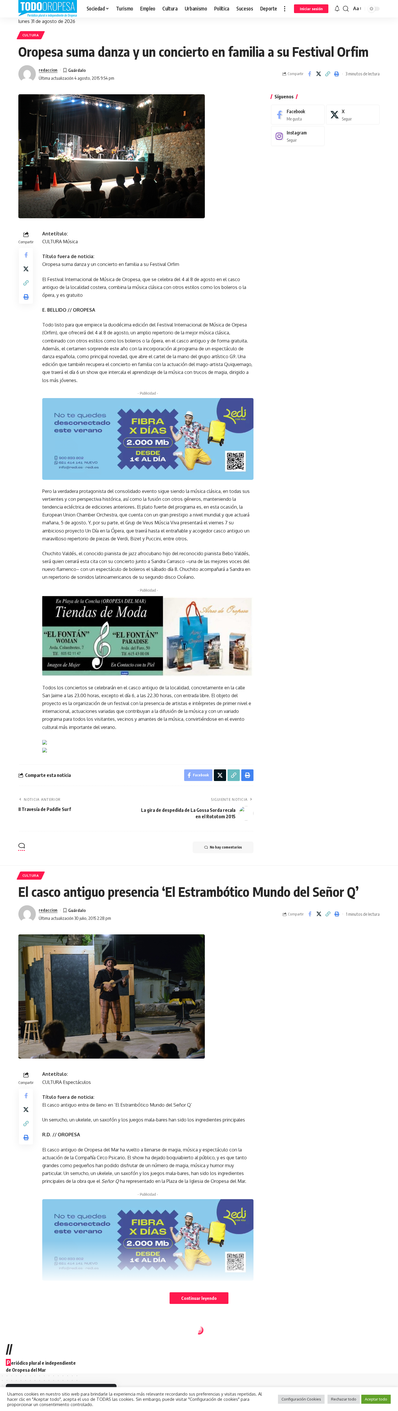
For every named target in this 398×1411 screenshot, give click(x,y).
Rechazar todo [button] (343, 1399)
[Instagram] (298, 136)
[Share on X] (318, 74)
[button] (285, 8)
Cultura (30, 35)
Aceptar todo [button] (376, 1399)
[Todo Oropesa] (47, 8)
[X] (353, 115)
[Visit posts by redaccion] (27, 74)
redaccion (48, 69)
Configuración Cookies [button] (301, 1399)
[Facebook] (298, 115)
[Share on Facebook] (309, 74)
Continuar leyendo (199, 1298)
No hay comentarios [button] (226, 847)
